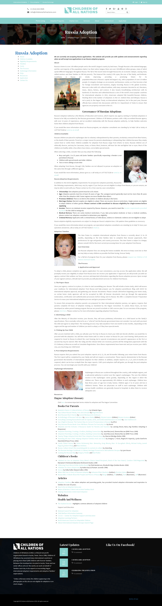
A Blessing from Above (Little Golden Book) (73, 465)
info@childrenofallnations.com (43, 12)
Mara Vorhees (81, 446)
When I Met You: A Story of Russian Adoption (73, 472)
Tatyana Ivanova (106, 417)
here (63, 402)
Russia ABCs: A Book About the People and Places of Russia (79, 475)
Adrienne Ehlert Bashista (100, 472)
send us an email (73, 130)
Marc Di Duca (116, 443)
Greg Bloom (106, 443)
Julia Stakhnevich (130, 420)
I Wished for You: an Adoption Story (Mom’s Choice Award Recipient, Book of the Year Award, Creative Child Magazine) (101, 460)
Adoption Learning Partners (67, 518)
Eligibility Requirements (28, 61)
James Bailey (89, 417)
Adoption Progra (73, 38)
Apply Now (122, 21)
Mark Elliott (126, 443)
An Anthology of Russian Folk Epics (70, 417)
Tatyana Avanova (124, 417)
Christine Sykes (120, 472)
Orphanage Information (28, 71)
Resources (24, 76)
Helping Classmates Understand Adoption (72, 492)
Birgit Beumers (97, 412)
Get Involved (108, 21)
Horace (60, 470)
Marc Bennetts (95, 443)
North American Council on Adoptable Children (74, 520)
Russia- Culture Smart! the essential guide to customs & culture (80, 448)
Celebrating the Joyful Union (83, 570)
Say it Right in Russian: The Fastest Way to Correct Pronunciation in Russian (84, 422)
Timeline (23, 64)
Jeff (136, 475)
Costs (22, 66)
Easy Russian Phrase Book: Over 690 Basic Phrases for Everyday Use (82, 424)
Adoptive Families (64, 482)
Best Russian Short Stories (67, 415)
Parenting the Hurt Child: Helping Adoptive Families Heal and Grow (81, 438)
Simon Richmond (82, 443)
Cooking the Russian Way (67, 453)
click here (63, 311)
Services (86, 21)
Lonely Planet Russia (66, 443)
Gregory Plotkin (83, 453)
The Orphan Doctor (64, 504)
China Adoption (34, 2)
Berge (104, 475)
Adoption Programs (57, 21)
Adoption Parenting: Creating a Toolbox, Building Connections (79, 431)
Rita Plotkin (96, 453)
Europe (84, 38)
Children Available (26, 59)
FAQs (22, 73)
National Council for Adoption (68, 511)
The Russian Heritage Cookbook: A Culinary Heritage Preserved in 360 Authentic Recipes (89, 450)
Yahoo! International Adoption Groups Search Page (75, 523)
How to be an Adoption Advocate (69, 487)
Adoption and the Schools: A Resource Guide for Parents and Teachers (84, 427)
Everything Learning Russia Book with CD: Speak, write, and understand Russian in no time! (90, 420)
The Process (24, 68)
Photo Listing (40, 21)
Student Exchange (47, 2)
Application (24, 78)
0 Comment (78, 552)
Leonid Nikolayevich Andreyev (90, 415)
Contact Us (24, 80)
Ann (115, 475)
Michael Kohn (136, 443)
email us (96, 228)
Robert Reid (68, 446)
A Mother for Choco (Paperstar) (69, 467)
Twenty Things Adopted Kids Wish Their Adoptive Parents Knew (80, 436)
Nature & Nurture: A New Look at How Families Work (76, 489)
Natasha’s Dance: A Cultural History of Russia (73, 410)
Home (63, 38)
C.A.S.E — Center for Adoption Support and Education (76, 516)
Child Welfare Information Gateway (70, 513)
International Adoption (20, 2)
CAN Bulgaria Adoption (81, 549)
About (97, 21)
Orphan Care (73, 21)
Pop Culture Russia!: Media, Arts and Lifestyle (74, 412)
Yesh (124, 475)
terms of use (133, 599)
